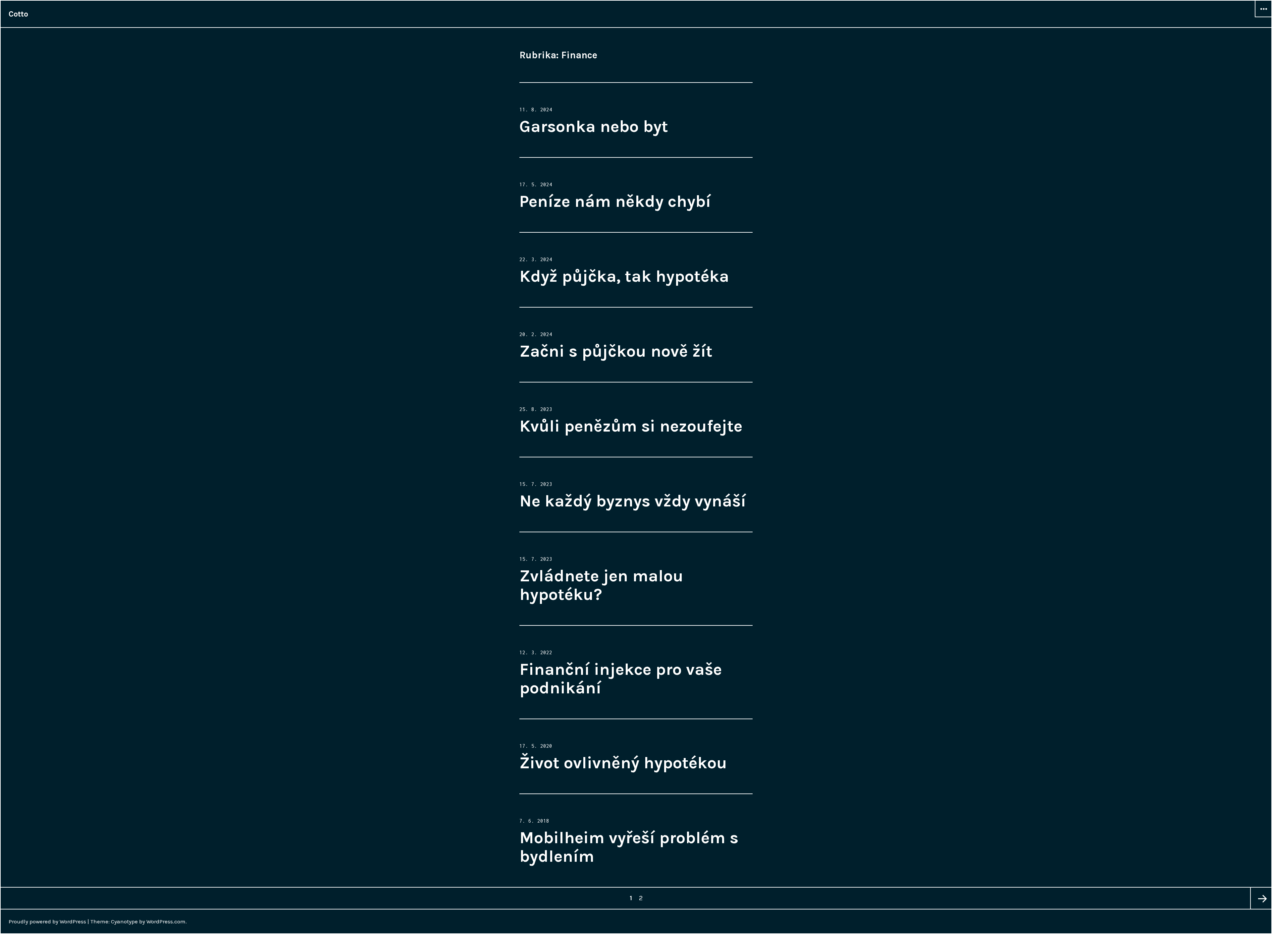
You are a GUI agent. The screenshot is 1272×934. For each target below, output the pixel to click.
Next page (1260, 898)
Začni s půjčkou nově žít (616, 351)
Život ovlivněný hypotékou (623, 763)
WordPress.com (166, 921)
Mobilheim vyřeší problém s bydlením (628, 847)
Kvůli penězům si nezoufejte (630, 426)
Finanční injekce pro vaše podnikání (620, 679)
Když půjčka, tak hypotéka (624, 276)
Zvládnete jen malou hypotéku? (601, 585)
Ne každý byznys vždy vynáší (632, 501)
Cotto (18, 14)
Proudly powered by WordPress (47, 921)
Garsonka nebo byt (593, 126)
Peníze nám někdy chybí (615, 201)
